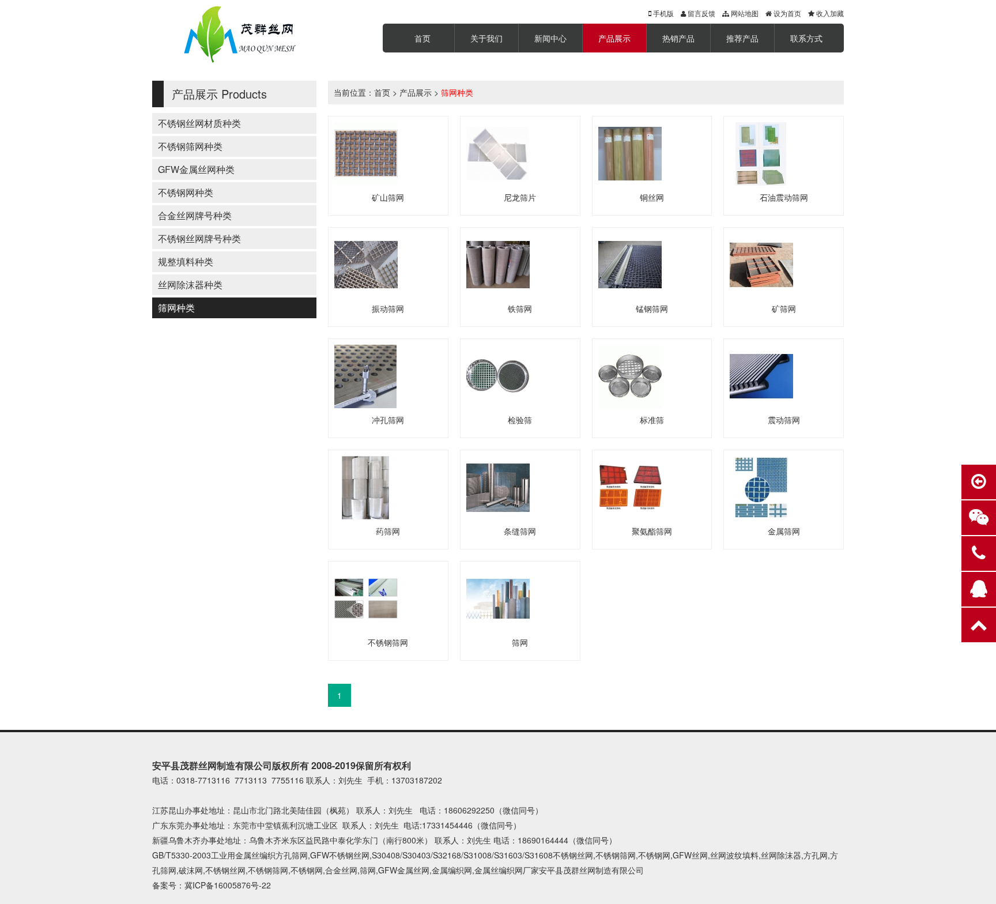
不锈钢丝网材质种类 (199, 123)
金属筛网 (784, 531)
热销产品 (678, 38)
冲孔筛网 (388, 419)
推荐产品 (742, 38)
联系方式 (806, 38)
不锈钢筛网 (388, 642)
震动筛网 (784, 419)
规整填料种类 (185, 261)
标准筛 (652, 419)
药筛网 (388, 531)
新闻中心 (550, 38)
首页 (422, 38)
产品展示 (614, 38)
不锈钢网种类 (185, 192)
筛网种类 (176, 307)
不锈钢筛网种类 (190, 146)
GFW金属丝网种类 (196, 169)
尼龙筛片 (520, 197)
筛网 (520, 642)
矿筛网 (784, 308)
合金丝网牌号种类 (195, 215)
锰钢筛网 (652, 308)
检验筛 (520, 419)
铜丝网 (652, 197)
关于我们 (486, 38)
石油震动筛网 (784, 197)
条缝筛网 (520, 531)
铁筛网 (520, 308)
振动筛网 (388, 308)
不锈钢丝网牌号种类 (199, 238)
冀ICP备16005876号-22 (227, 885)
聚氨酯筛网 (652, 531)
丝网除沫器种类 (190, 284)
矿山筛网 (388, 197)
